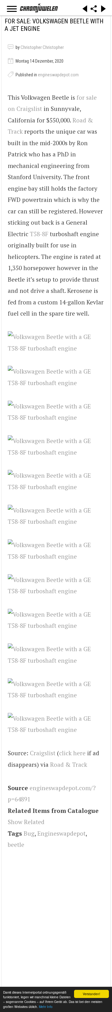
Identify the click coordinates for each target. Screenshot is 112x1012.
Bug (29, 833)
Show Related (26, 822)
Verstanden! (91, 993)
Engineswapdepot (61, 833)
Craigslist (42, 753)
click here (72, 753)
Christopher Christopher (42, 47)
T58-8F (39, 234)
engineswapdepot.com (58, 74)
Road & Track (68, 764)
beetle (16, 844)
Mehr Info (46, 1006)
